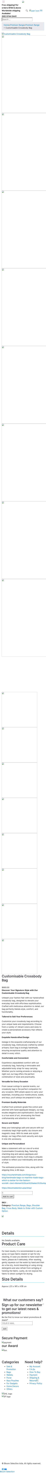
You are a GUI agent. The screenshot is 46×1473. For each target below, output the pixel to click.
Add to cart (8, 1196)
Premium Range (17, 25)
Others (9, 1389)
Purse (8, 1378)
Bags (29, 1205)
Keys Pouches (12, 1380)
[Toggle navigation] (3, 2)
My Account (34, 1366)
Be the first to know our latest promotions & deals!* (21, 1318)
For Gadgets (11, 1383)
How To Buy (34, 1372)
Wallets (9, 1375)
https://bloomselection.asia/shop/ (17, 1188)
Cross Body (11, 1208)
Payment (33, 1375)
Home (6, 25)
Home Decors (12, 1386)
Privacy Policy (35, 1383)
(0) (40, 10)
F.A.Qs (32, 1369)
